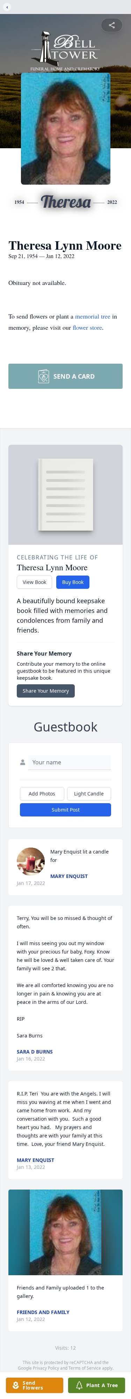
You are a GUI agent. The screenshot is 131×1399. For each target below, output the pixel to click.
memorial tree (92, 316)
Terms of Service (84, 1368)
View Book (34, 582)
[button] (65, 1232)
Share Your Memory (46, 690)
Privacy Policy (46, 1368)
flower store (87, 327)
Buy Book (72, 582)
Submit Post (66, 809)
